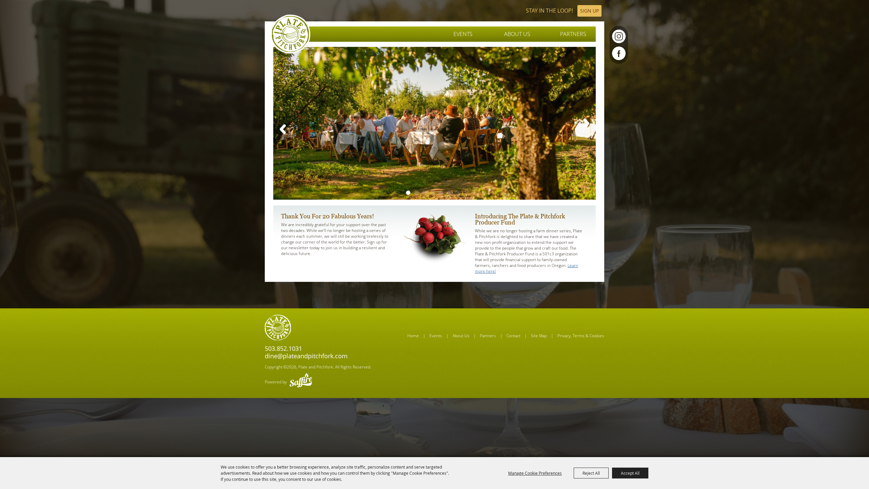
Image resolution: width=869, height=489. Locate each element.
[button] (283, 129)
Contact (513, 336)
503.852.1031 (283, 348)
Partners (573, 34)
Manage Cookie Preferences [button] (535, 473)
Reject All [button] (591, 473)
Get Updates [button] (589, 11)
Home (413, 336)
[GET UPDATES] (564, 11)
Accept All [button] (630, 473)
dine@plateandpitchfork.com (306, 356)
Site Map (539, 336)
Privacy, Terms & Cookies (580, 336)
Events (463, 34)
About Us (517, 34)
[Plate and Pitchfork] (290, 34)
